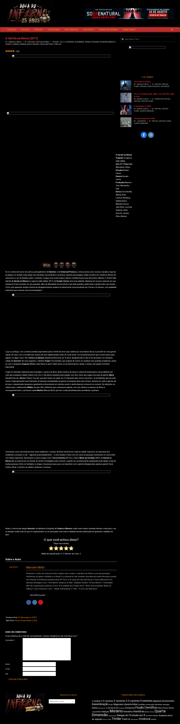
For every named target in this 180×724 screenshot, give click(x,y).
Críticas (31, 42)
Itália (42, 44)
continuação (149, 704)
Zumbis (153, 719)
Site (6, 674)
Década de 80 (113, 708)
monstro (128, 711)
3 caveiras (119, 700)
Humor (171, 708)
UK (129, 719)
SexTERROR (165, 86)
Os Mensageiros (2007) (27, 617)
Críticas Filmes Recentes (150, 86)
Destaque (165, 704)
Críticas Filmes (42, 42)
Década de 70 (102, 708)
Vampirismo (134, 719)
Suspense (163, 715)
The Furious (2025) (142, 82)
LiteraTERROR (97, 712)
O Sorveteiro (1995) (142, 106)
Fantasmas (130, 708)
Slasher (155, 716)
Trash (124, 719)
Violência (144, 718)
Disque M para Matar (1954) (26, 620)
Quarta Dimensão (147, 111)
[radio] (51, 548)
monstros (138, 711)
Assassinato (168, 701)
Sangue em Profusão (128, 715)
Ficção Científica (146, 707)
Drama (94, 708)
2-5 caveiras (107, 701)
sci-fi (142, 715)
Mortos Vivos (149, 712)
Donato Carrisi (12, 44)
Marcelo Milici (35, 567)
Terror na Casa (106, 719)
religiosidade (112, 716)
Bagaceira (118, 704)
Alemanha (79, 42)
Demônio (158, 704)
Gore (166, 708)
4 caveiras (69, 42)
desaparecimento (107, 42)
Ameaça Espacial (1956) (144, 118)
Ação (111, 704)
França (23, 44)
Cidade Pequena (92, 42)
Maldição (105, 712)
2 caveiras (96, 701)
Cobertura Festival (162, 99)
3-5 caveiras (133, 700)
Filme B (160, 708)
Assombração (100, 704)
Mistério (49, 44)
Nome (7, 664)
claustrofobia (130, 704)
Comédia (141, 704)
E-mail (7, 669)
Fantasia (121, 708)
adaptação (157, 701)
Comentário (10, 640)
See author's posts (37, 595)
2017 (62, 42)
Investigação (33, 44)
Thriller (57, 44)
